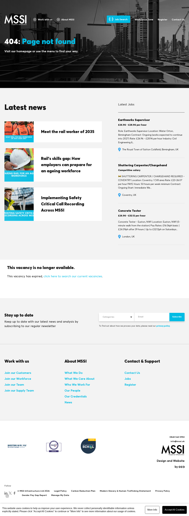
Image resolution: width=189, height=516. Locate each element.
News (68, 402)
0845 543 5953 (177, 437)
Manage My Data (60, 495)
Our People (72, 390)
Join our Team (14, 384)
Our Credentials (76, 396)
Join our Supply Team (19, 390)
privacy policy (163, 326)
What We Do (74, 372)
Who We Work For (77, 384)
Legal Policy (60, 491)
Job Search (121, 19)
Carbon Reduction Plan (83, 491)
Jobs (127, 378)
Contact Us (178, 19)
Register (162, 19)
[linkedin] (5, 493)
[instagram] (7, 496)
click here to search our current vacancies (73, 276)
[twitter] (10, 493)
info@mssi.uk (178, 441)
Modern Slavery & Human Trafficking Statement (125, 491)
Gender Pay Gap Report (34, 495)
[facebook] (14, 493)
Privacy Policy (162, 491)
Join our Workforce (17, 378)
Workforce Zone (144, 19)
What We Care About (79, 378)
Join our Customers (17, 372)
